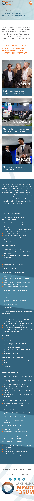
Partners (8, 471)
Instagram (19, 479)
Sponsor (25, 471)
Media (29, 469)
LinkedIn (23, 479)
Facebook (10, 479)
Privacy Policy (17, 471)
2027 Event (6, 469)
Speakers (15, 469)
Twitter (15, 479)
